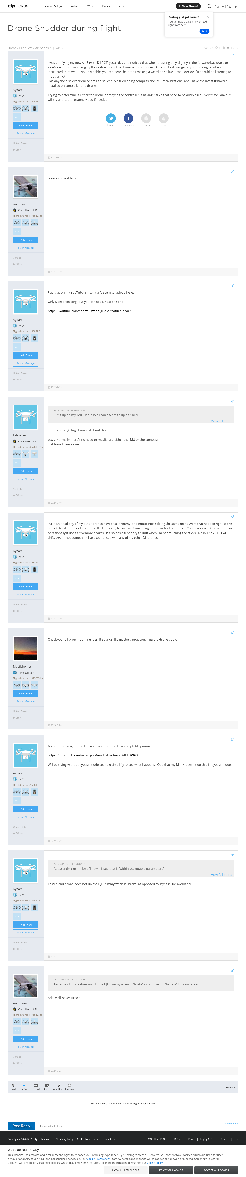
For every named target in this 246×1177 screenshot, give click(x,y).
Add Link (57, 1088)
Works (90, 6)
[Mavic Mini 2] (25, 685)
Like (164, 124)
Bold (13, 1088)
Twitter (111, 124)
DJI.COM (176, 1139)
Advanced (231, 1087)
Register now (148, 1103)
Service (122, 6)
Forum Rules (108, 1139)
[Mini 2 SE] (34, 685)
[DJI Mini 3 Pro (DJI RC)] (25, 108)
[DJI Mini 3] (25, 222)
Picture (46, 1088)
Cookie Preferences (87, 1139)
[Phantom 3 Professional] (34, 454)
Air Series (42, 48)
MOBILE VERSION (157, 1139)
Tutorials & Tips (52, 6)
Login (136, 1103)
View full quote (221, 421)
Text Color (23, 1088)
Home (12, 48)
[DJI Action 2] (34, 108)
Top (236, 1139)
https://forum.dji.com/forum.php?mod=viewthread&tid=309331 (94, 755)
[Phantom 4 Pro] (25, 454)
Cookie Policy (155, 1162)
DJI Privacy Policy (64, 1139)
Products (74, 6)
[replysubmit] (21, 1126)
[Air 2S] (17, 685)
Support (225, 1139)
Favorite (146, 124)
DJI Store (190, 1139)
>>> (17, 117)
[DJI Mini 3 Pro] (34, 222)
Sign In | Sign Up (226, 6)
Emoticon (70, 1088)
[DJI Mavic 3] (17, 454)
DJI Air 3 (57, 48)
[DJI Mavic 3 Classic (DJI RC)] (17, 108)
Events (106, 6)
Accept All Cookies (216, 1170)
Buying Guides (207, 1139)
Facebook (128, 124)
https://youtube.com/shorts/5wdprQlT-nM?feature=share (89, 311)
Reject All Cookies (171, 1170)
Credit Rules (231, 1123)
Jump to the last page (53, 1126)
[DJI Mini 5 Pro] (17, 222)
